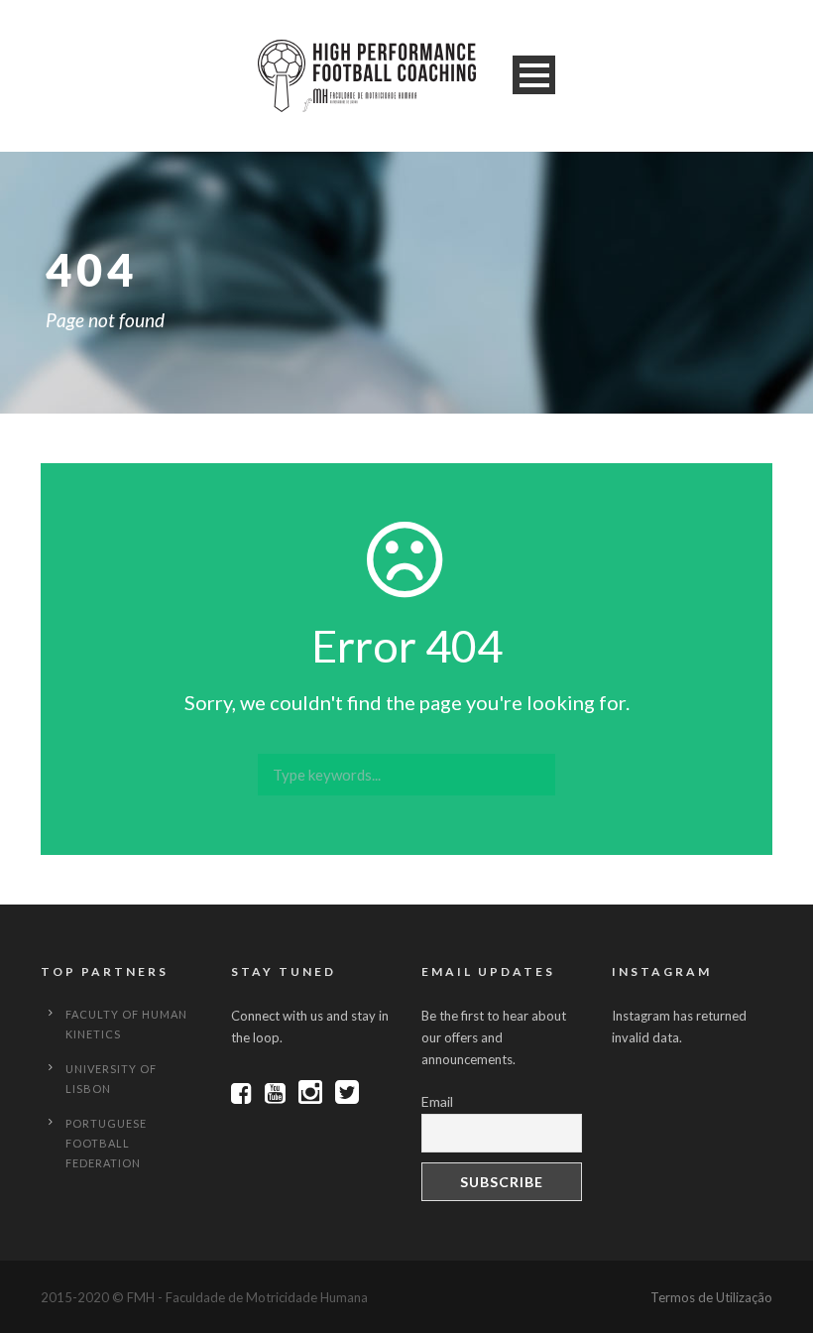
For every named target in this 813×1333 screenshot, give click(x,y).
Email (437, 1101)
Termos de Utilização (711, 1297)
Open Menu (534, 75)
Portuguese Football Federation (106, 1143)
